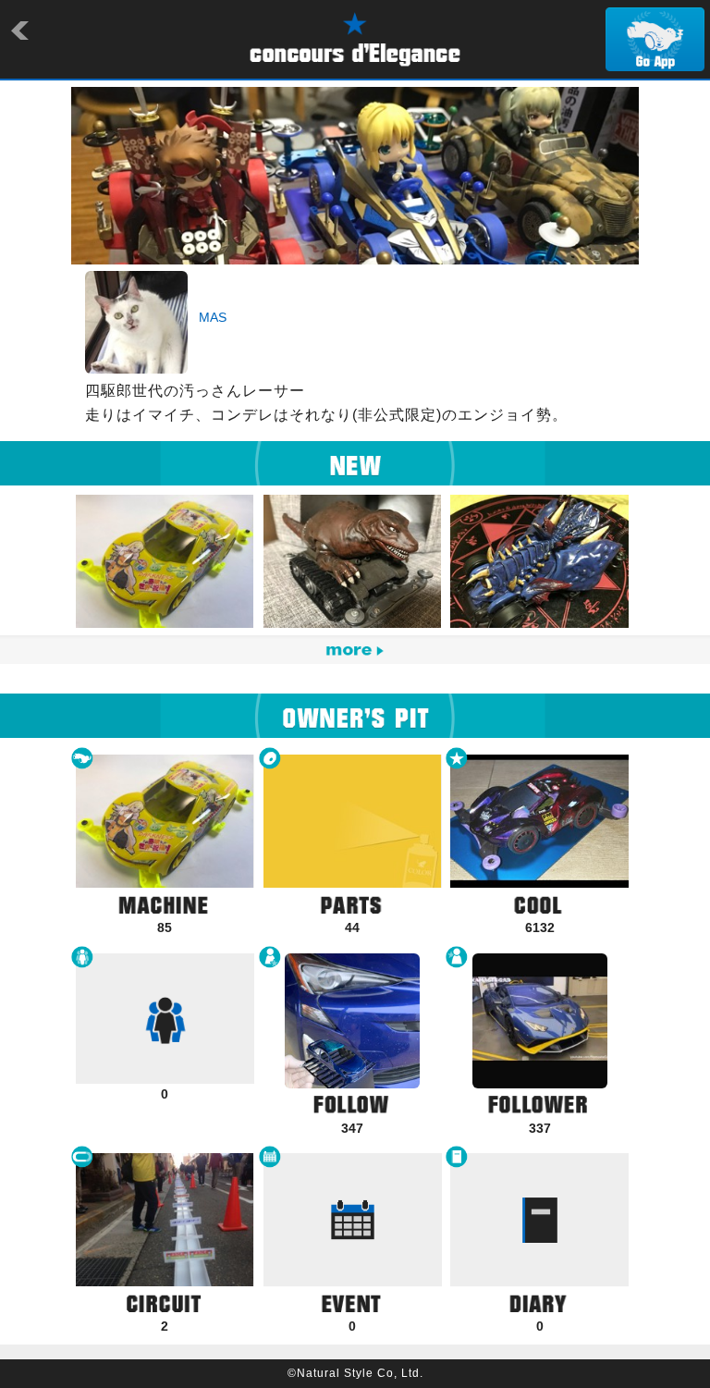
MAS (212, 317)
